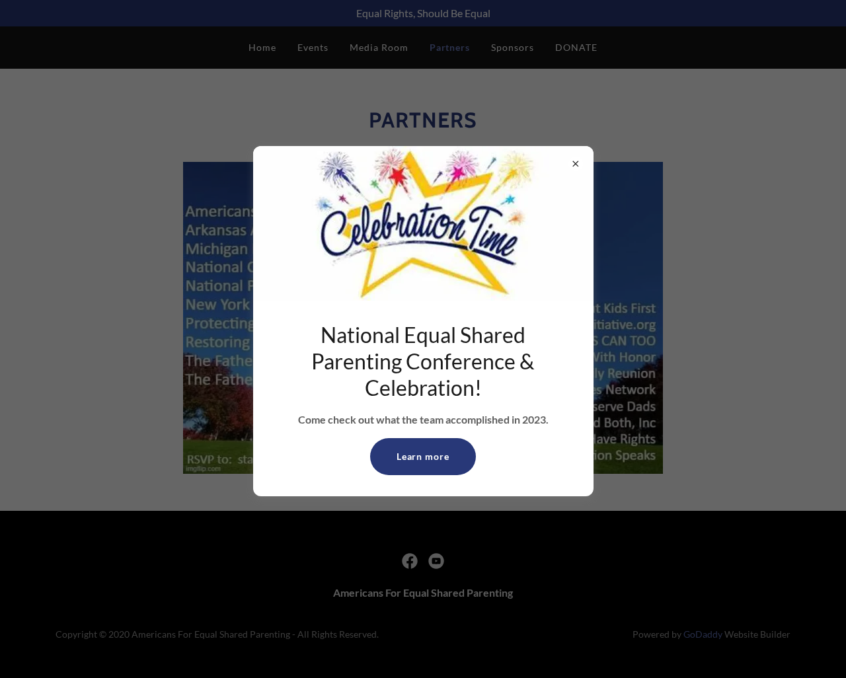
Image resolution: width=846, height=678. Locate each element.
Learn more (423, 456)
